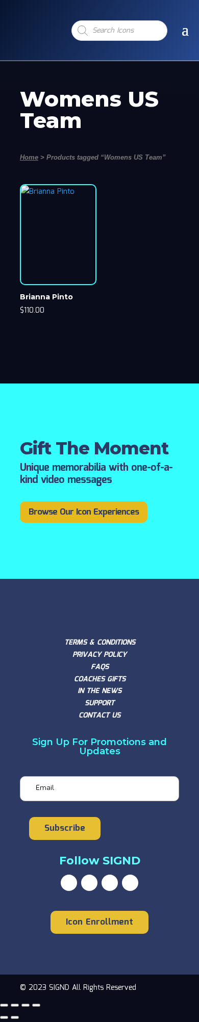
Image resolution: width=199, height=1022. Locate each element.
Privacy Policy (99, 654)
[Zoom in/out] (4, 1005)
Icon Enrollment (99, 922)
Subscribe (64, 828)
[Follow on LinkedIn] (130, 883)
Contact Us (99, 715)
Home (29, 157)
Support (99, 703)
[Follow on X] (89, 883)
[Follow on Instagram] (110, 883)
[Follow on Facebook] (69, 883)
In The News (99, 691)
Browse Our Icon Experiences (84, 512)
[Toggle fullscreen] (15, 1005)
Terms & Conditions (99, 642)
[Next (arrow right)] (15, 1017)
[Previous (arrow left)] (4, 1017)
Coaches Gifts (100, 679)
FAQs (100, 667)
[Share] (25, 1005)
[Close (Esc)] (36, 1005)
